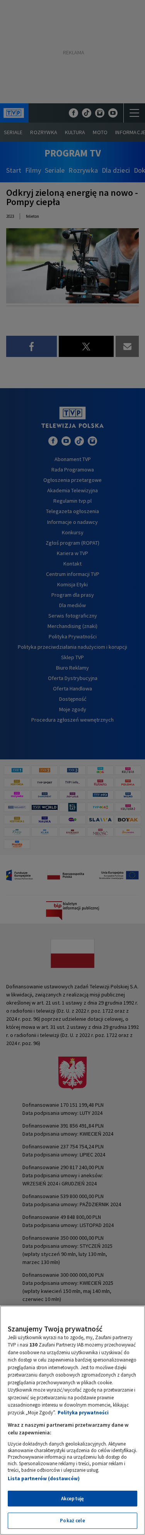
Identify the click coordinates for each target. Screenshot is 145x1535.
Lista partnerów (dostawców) (44, 1478)
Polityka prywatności (83, 1412)
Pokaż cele (72, 1520)
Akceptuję (72, 1498)
